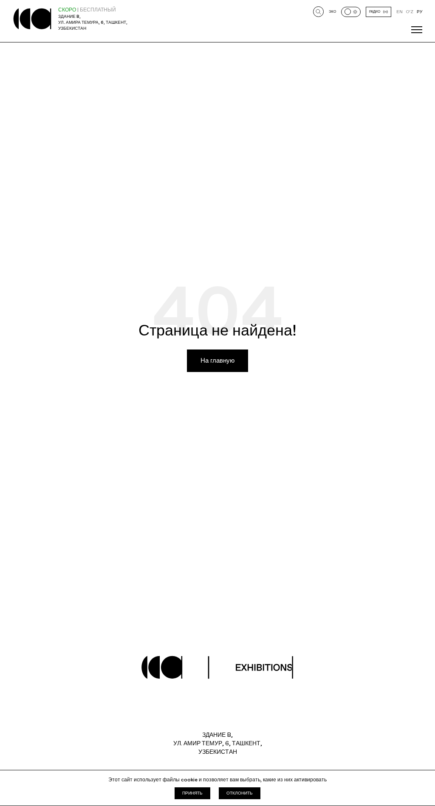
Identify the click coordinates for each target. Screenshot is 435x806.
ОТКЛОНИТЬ (239, 793)
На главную (217, 360)
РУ (419, 11)
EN (399, 11)
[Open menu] (416, 29)
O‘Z (409, 11)
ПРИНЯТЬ (192, 793)
